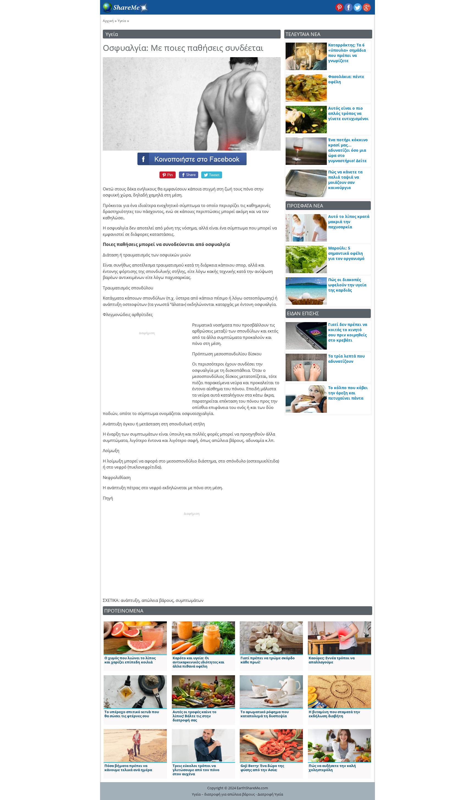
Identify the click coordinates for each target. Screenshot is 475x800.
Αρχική (108, 20)
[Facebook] (192, 158)
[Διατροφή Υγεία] (124, 11)
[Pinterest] (167, 175)
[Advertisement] (147, 369)
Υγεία (122, 20)
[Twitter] (212, 175)
